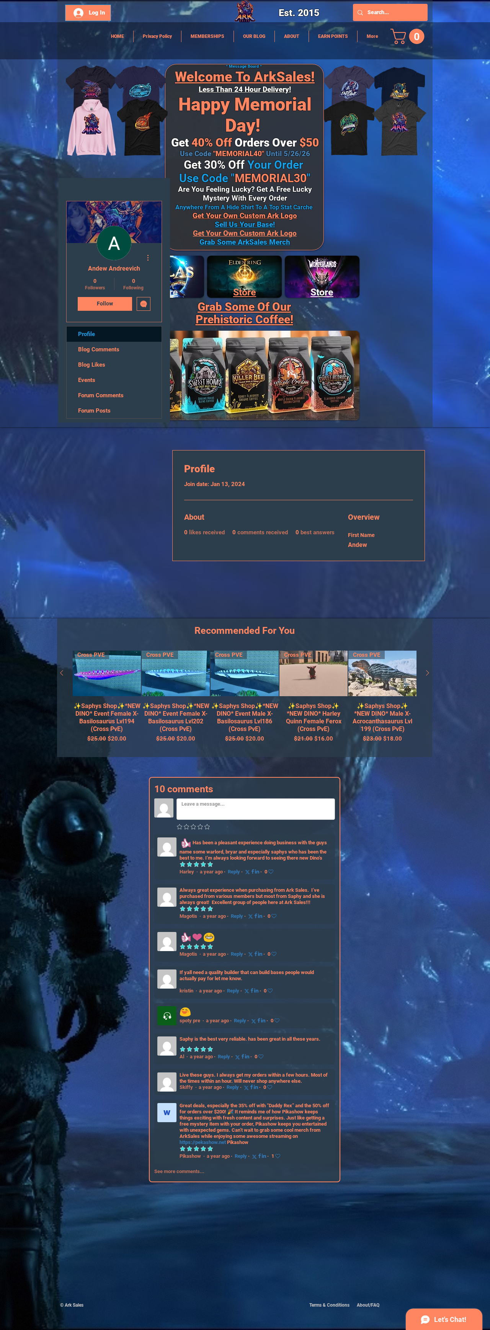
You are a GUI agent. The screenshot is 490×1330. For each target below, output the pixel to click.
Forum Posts (94, 410)
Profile (86, 334)
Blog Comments (98, 349)
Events (86, 380)
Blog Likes (91, 364)
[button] (409, 36)
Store (244, 292)
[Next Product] (427, 672)
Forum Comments (101, 395)
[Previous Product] (61, 672)
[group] (244, 700)
